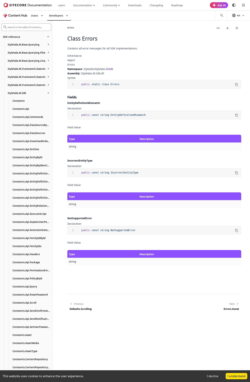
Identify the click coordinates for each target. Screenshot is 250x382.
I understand (236, 376)
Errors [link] (70, 27)
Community (110, 5)
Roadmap (177, 5)
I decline (212, 376)
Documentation (82, 5)
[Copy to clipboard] (236, 84)
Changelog (156, 5)
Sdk (111, 69)
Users (34, 15)
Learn (61, 5)
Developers (56, 15)
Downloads (135, 5)
